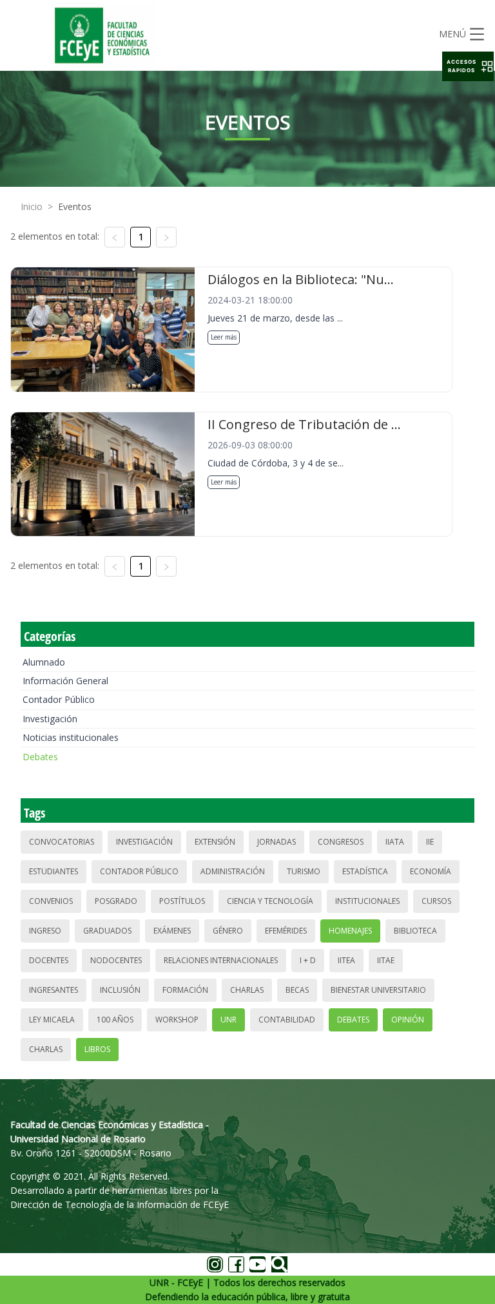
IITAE (385, 960)
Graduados (107, 930)
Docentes (48, 960)
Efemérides (286, 930)
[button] (468, 66)
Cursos (436, 901)
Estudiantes (53, 871)
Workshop (177, 1019)
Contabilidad (286, 1019)
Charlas (247, 989)
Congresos (341, 841)
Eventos (75, 206)
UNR (228, 1019)
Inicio (32, 206)
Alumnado (44, 662)
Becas (297, 989)
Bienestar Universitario (378, 989)
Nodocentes (116, 960)
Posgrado (116, 901)
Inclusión (120, 989)
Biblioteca (415, 930)
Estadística (365, 871)
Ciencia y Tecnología (270, 901)
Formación (185, 989)
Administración (232, 871)
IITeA (346, 960)
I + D (308, 960)
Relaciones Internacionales (221, 960)
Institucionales (367, 901)
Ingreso (45, 930)
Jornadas (276, 841)
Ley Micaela (52, 1019)
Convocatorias (61, 841)
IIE (430, 841)
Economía (430, 871)
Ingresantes (53, 989)
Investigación (50, 719)
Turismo (303, 871)
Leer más (224, 336)
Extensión (215, 841)
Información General (65, 681)
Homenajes (350, 930)
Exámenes (172, 930)
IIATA (394, 841)
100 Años (115, 1019)
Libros (97, 1049)
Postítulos (182, 901)
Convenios (51, 901)
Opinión (407, 1019)
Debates (40, 757)
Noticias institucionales (71, 737)
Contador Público (59, 699)
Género (228, 930)
